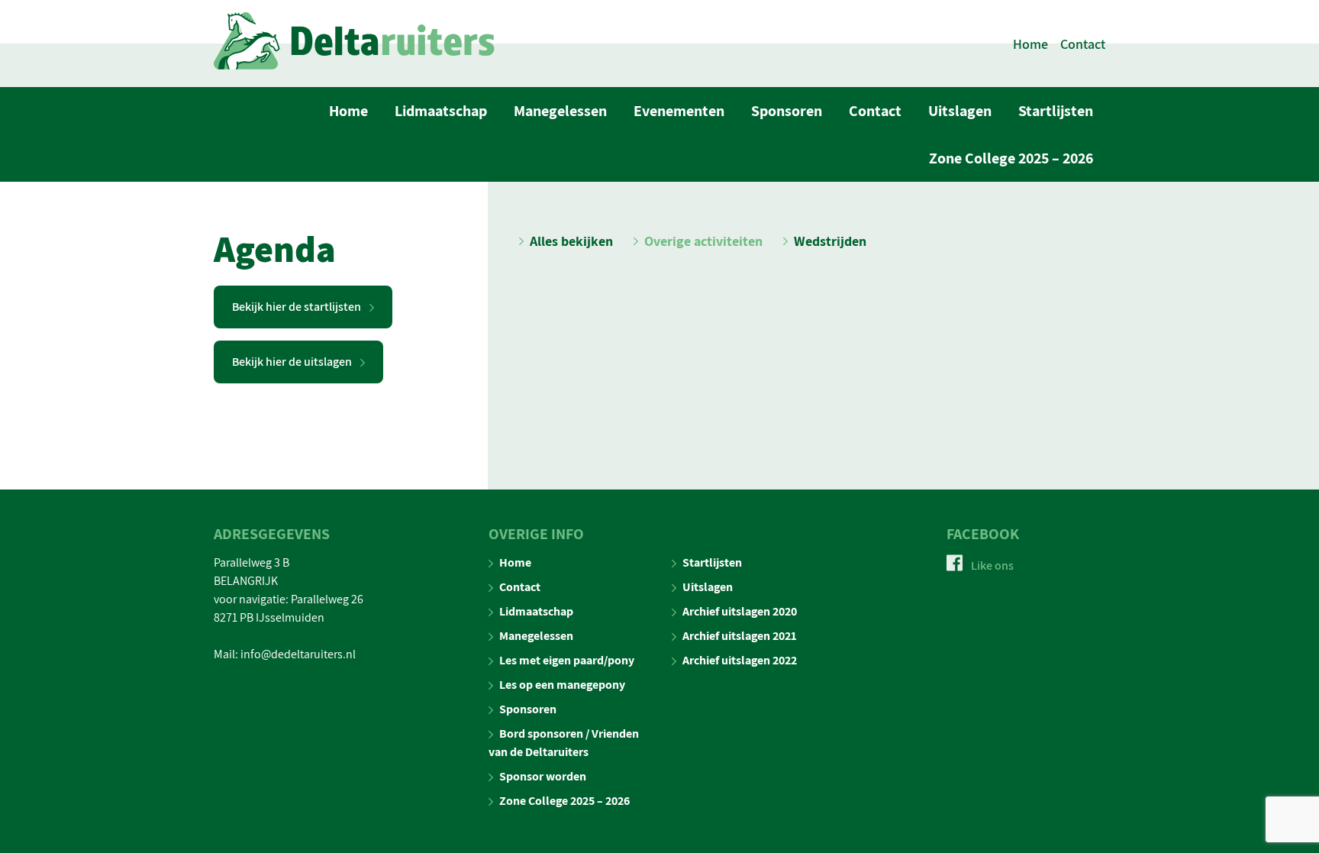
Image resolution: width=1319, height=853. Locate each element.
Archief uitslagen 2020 (739, 611)
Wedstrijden (830, 241)
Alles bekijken (571, 241)
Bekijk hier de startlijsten (297, 307)
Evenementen (679, 111)
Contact (1082, 44)
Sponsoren (786, 111)
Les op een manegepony (562, 685)
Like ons (991, 565)
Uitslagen (960, 111)
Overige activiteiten (703, 241)
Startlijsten (1055, 111)
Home (1030, 44)
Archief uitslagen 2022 (739, 660)
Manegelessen (560, 111)
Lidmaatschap (441, 111)
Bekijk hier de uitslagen (293, 362)
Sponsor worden (542, 776)
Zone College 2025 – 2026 (1011, 158)
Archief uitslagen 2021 (739, 636)
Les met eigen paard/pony (566, 660)
